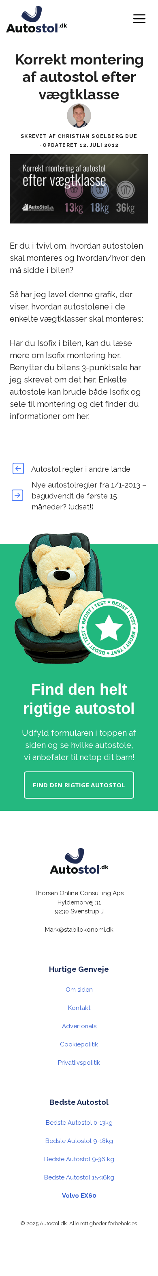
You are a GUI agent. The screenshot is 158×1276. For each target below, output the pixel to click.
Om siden (79, 989)
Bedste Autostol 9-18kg (79, 1141)
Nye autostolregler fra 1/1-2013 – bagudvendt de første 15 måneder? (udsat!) (89, 496)
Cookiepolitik (79, 1044)
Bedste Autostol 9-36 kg (79, 1159)
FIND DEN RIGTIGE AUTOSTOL (79, 785)
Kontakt (79, 1008)
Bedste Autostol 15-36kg (79, 1177)
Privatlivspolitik (79, 1062)
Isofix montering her (82, 355)
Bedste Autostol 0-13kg (79, 1122)
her (89, 380)
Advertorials (79, 1026)
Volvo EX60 (79, 1195)
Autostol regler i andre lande (80, 469)
